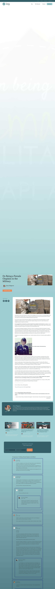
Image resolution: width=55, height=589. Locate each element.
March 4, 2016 (18, 477)
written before (18, 370)
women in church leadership (39, 393)
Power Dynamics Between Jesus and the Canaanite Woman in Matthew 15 (27, 430)
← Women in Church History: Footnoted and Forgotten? (23, 396)
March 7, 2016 (23, 498)
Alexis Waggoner (10, 285)
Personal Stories (20, 392)
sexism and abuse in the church (30, 393)
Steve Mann (41, 433)
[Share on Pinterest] (8, 301)
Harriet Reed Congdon (26, 433)
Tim (16, 514)
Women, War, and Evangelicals (23, 384)
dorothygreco (18, 581)
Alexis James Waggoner (24, 497)
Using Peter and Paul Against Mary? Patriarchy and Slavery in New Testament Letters (43, 430)
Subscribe (29, 449)
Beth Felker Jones (10, 432)
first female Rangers (42, 319)
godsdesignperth (18, 476)
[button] (7, 291)
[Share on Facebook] (4, 301)
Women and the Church (27, 392)
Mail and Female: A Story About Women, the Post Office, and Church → (42, 397)
